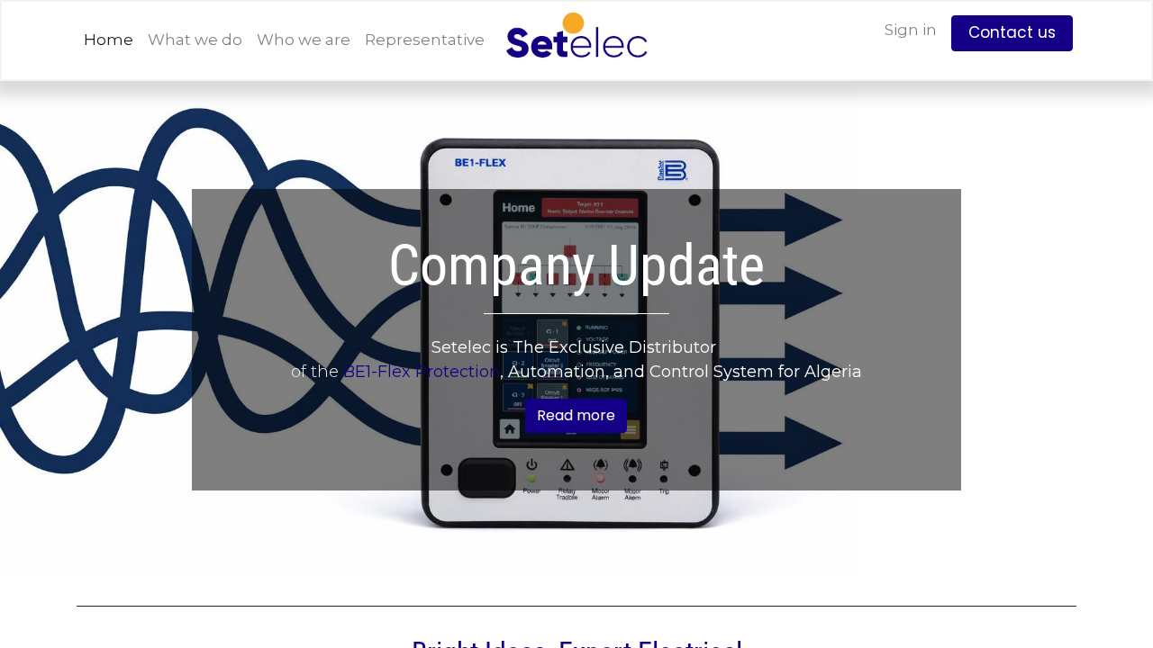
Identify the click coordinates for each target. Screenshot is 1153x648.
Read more (576, 415)
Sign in (911, 30)
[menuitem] (109, 40)
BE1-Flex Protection (421, 372)
